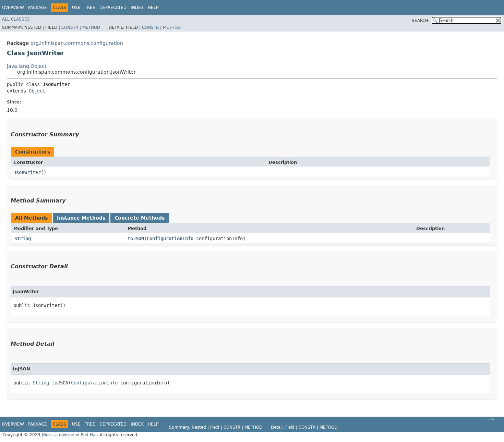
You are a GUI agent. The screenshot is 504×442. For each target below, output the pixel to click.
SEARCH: (421, 20)
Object (37, 91)
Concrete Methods (140, 218)
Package (37, 7)
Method (91, 27)
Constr (69, 27)
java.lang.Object (26, 66)
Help (153, 7)
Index (137, 7)
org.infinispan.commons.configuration (77, 43)
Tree (90, 7)
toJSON (136, 238)
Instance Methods (81, 218)
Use (76, 7)
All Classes (16, 19)
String (22, 238)
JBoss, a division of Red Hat (69, 434)
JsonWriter (27, 172)
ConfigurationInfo (170, 238)
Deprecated (113, 7)
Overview (13, 7)
